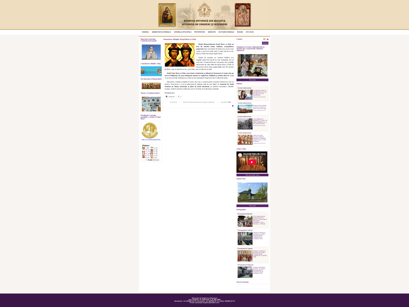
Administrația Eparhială (161, 32)
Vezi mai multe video (252, 175)
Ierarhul (145, 32)
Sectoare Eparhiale (226, 32)
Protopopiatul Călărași (245, 230)
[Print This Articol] (233, 106)
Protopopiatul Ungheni (245, 248)
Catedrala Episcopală (182, 32)
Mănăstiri (212, 32)
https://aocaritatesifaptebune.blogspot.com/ (151, 139)
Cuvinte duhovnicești (244, 88)
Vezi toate (252, 80)
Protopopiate (199, 32)
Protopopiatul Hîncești (245, 214)
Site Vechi (250, 32)
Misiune (240, 32)
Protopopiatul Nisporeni (245, 265)
